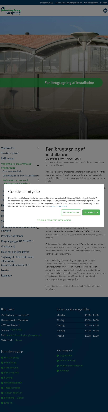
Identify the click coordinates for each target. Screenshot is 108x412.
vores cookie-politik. (59, 206)
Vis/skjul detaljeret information (54, 220)
